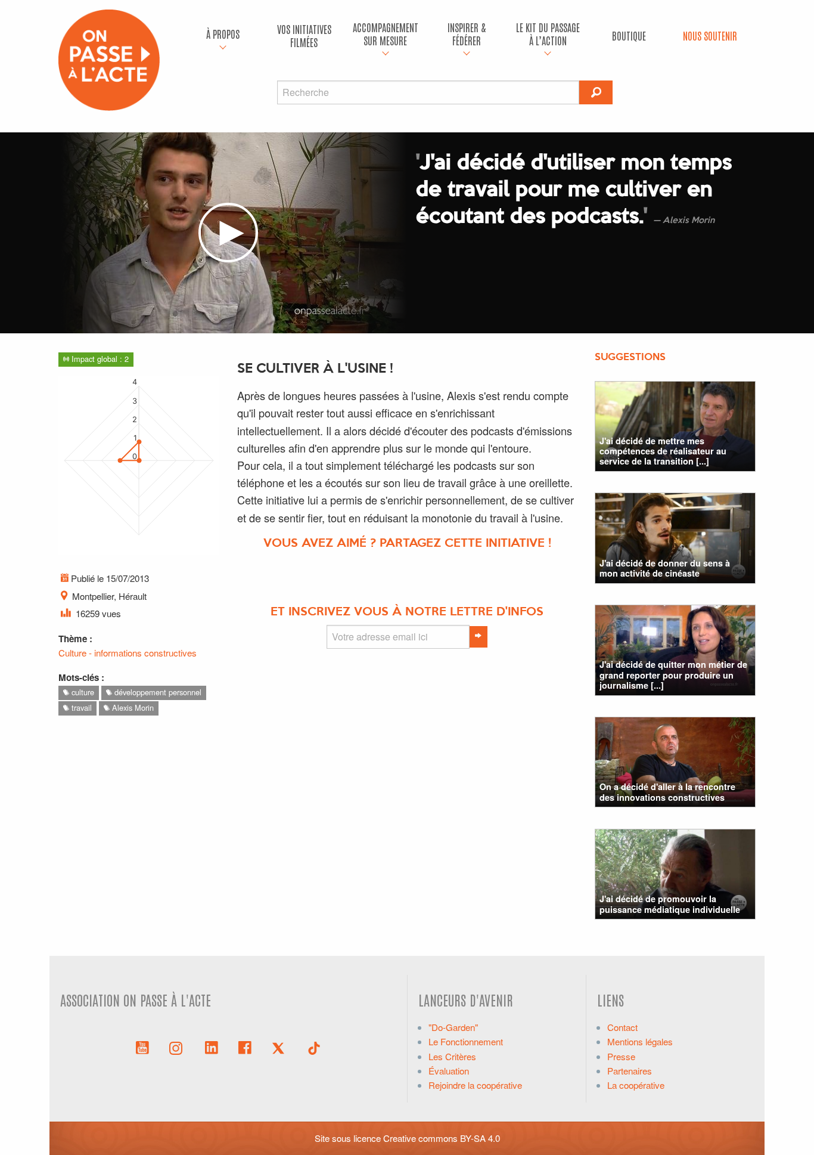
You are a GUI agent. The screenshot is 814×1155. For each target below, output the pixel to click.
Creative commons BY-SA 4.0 (441, 1138)
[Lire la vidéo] (228, 232)
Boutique (629, 35)
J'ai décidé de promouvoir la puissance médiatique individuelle (669, 904)
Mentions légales (640, 1041)
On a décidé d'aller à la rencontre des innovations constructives (667, 792)
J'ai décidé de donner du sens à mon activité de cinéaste (664, 568)
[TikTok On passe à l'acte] (314, 1046)
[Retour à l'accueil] (109, 58)
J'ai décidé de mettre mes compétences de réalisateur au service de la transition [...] (662, 451)
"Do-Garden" (453, 1027)
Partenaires (629, 1070)
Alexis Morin (132, 707)
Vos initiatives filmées (304, 35)
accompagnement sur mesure (385, 34)
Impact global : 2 (99, 358)
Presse (621, 1056)
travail (80, 707)
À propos (223, 33)
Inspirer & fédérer (467, 34)
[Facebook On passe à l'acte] (244, 1046)
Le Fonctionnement (465, 1041)
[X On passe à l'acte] (281, 1046)
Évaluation (448, 1070)
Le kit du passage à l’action (548, 34)
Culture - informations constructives (127, 652)
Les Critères (452, 1056)
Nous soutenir (710, 35)
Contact (622, 1027)
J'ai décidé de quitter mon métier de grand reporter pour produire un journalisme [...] (673, 674)
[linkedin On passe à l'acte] (211, 1046)
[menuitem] (222, 35)
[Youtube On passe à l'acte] (142, 1046)
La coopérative (635, 1085)
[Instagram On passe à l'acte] (178, 1046)
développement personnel (156, 692)
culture (81, 692)
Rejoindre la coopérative (475, 1085)
